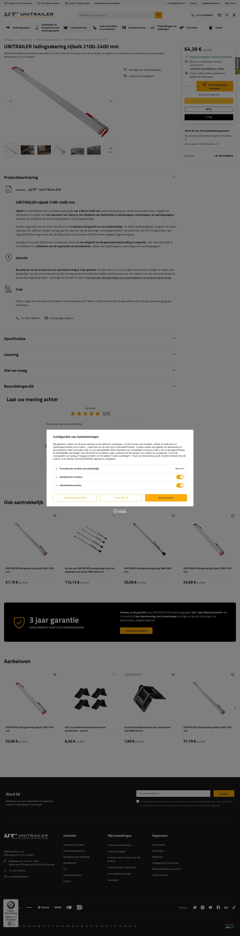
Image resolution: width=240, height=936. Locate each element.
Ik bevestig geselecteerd (75, 497)
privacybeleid (103, 450)
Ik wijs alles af (121, 497)
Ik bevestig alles (166, 497)
